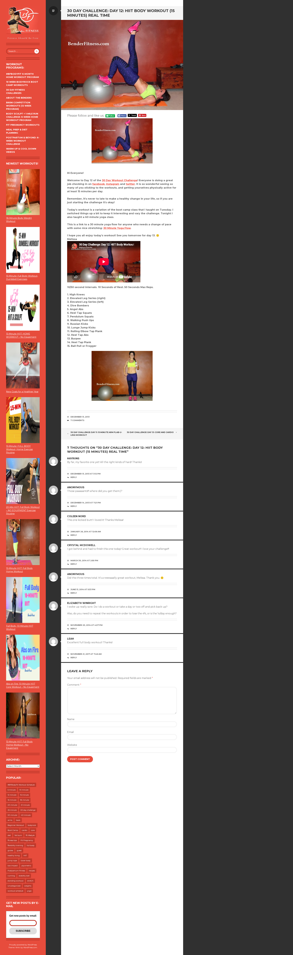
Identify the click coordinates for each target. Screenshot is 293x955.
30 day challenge (27, 810)
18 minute (24, 800)
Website (72, 744)
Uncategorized (14, 886)
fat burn (18, 835)
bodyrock (32, 825)
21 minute (25, 805)
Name (70, 719)
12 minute (12, 795)
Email (70, 732)
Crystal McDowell (81, 545)
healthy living (14, 855)
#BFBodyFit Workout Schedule (21, 785)
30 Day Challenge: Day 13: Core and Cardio (150, 432)
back (18, 820)
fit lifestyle (30, 835)
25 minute (12, 810)
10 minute (23, 790)
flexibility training (15, 845)
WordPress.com (30, 947)
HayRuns (73, 458)
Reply (74, 477)
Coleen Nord (76, 516)
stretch (30, 881)
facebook (98, 184)
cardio (24, 830)
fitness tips (12, 840)
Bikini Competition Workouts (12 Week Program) (18, 105)
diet (9, 835)
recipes (32, 870)
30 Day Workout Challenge (119, 180)
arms (10, 820)
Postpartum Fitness (16, 870)
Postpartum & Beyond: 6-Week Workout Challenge (22, 140)
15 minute (24, 795)
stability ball (24, 875)
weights (27, 886)
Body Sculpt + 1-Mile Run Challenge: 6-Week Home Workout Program (22, 117)
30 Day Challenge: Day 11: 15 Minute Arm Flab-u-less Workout (96, 433)
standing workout (16, 881)
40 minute (26, 815)
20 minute (12, 805)
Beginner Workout (16, 825)
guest (19, 850)
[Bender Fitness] (23, 23)
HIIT (25, 855)
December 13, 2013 (80, 417)
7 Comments (77, 420)
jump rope (12, 860)
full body (30, 845)
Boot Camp (13, 830)
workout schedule (15, 891)
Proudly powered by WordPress (23, 945)
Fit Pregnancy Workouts (23, 125)
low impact (13, 865)
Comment (74, 684)
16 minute (12, 800)
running (11, 875)
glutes (10, 850)
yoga (29, 891)
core (33, 830)
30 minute (12, 815)
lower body (26, 860)
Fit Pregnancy (27, 840)
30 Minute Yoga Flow (117, 228)
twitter (130, 184)
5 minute (12, 790)
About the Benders (19, 97)
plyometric (26, 865)
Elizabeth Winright (81, 603)
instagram (112, 184)
